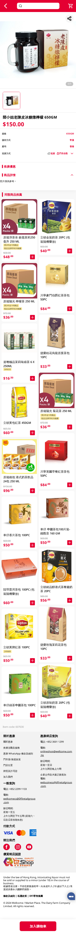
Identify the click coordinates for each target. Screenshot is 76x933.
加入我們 (8, 776)
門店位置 (8, 765)
